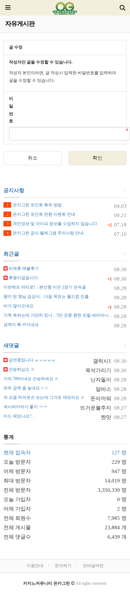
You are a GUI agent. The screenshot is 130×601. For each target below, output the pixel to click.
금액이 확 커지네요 (21, 324)
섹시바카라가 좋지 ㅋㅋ (25, 406)
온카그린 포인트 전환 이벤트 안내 (41, 214)
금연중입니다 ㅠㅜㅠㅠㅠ (31, 360)
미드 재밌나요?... (18, 416)
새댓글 (11, 345)
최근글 (11, 254)
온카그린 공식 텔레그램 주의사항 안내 (45, 233)
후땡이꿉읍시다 (23, 277)
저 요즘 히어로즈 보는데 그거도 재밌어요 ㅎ (44, 397)
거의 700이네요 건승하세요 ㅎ (31, 378)
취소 (32, 158)
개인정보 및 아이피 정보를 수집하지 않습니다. (52, 223)
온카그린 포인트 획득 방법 (34, 205)
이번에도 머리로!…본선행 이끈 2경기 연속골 (44, 287)
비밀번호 (11, 109)
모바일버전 (93, 565)
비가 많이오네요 (18, 305)
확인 (97, 158)
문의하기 (63, 565)
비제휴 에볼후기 (23, 268)
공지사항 (13, 190)
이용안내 (35, 565)
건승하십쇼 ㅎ (21, 369)
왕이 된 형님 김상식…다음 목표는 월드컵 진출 (46, 296)
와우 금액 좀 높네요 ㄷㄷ (26, 388)
